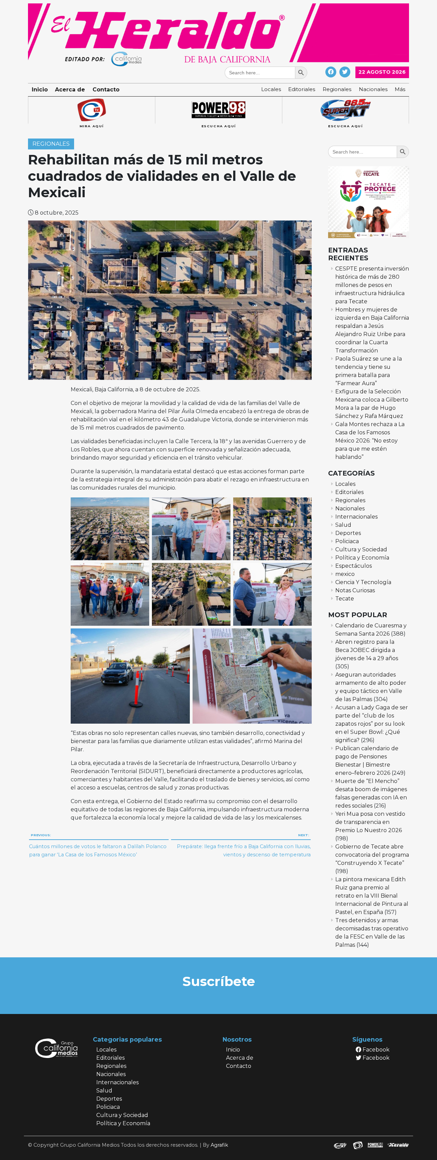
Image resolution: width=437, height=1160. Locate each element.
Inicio (40, 89)
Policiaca (347, 541)
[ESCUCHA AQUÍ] (218, 110)
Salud (343, 525)
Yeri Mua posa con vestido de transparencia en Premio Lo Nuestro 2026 (370, 822)
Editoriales (301, 89)
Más (400, 89)
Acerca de (70, 89)
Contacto (106, 89)
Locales (271, 89)
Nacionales (373, 89)
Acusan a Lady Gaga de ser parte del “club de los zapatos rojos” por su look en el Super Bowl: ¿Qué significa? (371, 723)
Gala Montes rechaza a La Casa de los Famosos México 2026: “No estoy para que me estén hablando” (370, 440)
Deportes (348, 533)
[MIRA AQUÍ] (91, 110)
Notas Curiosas (355, 590)
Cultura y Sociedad (361, 549)
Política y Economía (362, 557)
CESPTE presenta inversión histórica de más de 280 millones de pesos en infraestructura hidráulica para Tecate (372, 285)
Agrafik (219, 1145)
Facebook (375, 1049)
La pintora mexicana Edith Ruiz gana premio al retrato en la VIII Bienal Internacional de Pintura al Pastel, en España (371, 895)
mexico (345, 574)
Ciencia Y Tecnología (363, 582)
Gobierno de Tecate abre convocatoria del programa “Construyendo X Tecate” (372, 854)
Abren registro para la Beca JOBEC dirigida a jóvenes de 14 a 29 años (366, 650)
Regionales (337, 89)
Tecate (344, 598)
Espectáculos (353, 566)
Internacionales (356, 516)
